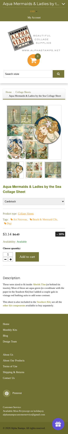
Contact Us (9, 378)
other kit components (14, 305)
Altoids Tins (39, 284)
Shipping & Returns (13, 372)
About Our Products (13, 360)
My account (34, 17)
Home (9, 92)
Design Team (10, 341)
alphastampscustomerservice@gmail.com (24, 414)
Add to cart (27, 257)
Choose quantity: (12, 248)
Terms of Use (10, 366)
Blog (5, 335)
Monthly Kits (10, 330)
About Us (8, 354)
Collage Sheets (23, 92)
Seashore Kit (43, 301)
